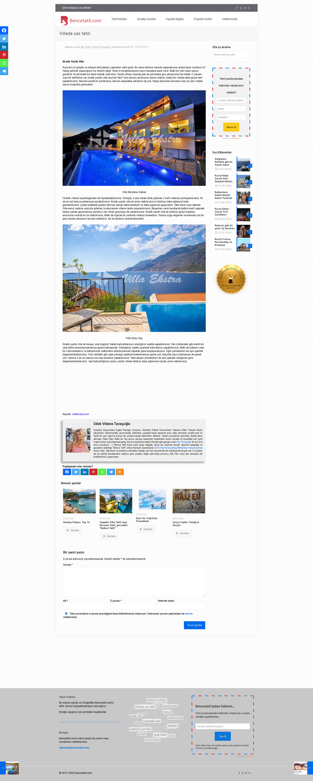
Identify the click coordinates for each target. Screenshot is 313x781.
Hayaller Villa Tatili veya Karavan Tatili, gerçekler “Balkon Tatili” (114, 525)
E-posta (115, 600)
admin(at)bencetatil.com (74, 747)
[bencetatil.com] (81, 19)
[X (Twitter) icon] (240, 8)
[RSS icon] (249, 8)
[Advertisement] (134, 388)
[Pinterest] (93, 472)
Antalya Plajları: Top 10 (76, 522)
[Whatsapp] (102, 472)
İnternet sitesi (166, 600)
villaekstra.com (80, 414)
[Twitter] (76, 472)
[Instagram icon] (245, 8)
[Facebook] (67, 472)
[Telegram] (111, 472)
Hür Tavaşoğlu (184, 442)
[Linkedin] (85, 472)
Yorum (68, 564)
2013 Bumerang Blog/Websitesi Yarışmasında (178, 447)
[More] (120, 472)
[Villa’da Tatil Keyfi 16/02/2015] (9, 767)
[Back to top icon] (297, 774)
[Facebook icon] (236, 8)
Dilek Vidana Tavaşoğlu (97, 47)
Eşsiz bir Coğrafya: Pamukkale (147, 520)
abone (189, 613)
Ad (65, 600)
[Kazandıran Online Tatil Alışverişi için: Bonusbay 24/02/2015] (303, 767)
